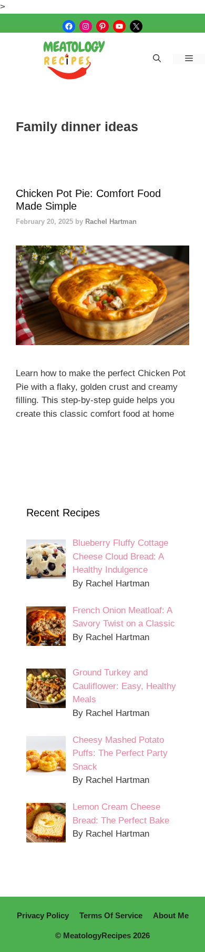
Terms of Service (110, 915)
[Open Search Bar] (157, 59)
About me (171, 915)
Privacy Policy (43, 915)
